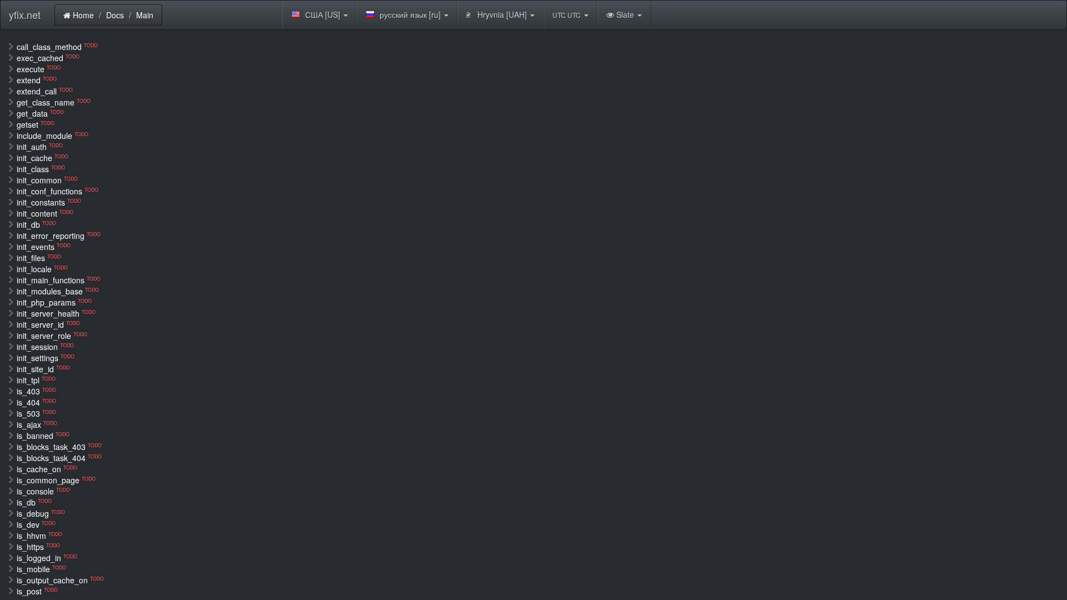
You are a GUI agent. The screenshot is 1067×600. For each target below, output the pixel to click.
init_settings (45, 357)
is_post (37, 591)
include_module (52, 135)
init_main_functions (59, 280)
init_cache (42, 157)
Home (82, 15)
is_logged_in (47, 557)
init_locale (42, 268)
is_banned (43, 435)
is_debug (41, 513)
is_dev (36, 524)
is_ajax (37, 424)
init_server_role (52, 335)
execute (39, 68)
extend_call (45, 91)
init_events (44, 246)
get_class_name (54, 102)
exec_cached (48, 57)
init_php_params (54, 302)
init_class (41, 168)
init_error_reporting (59, 235)
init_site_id (43, 368)
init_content (45, 213)
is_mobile (41, 568)
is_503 (36, 413)
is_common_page (56, 480)
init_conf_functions (57, 191)
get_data (40, 113)
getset (35, 124)
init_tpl (36, 380)
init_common (47, 180)
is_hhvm (39, 535)
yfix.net (25, 14)
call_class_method (57, 46)
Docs (115, 15)
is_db (34, 502)
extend (37, 80)
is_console (43, 491)
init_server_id (48, 324)
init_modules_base (58, 291)
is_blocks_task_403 (59, 446)
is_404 (36, 402)
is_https (38, 546)
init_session (45, 346)
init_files (39, 257)
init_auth (40, 146)
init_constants (49, 202)
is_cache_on (47, 468)
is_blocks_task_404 (59, 457)
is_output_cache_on (60, 580)
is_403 (36, 391)
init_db (36, 224)
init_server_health (56, 313)
